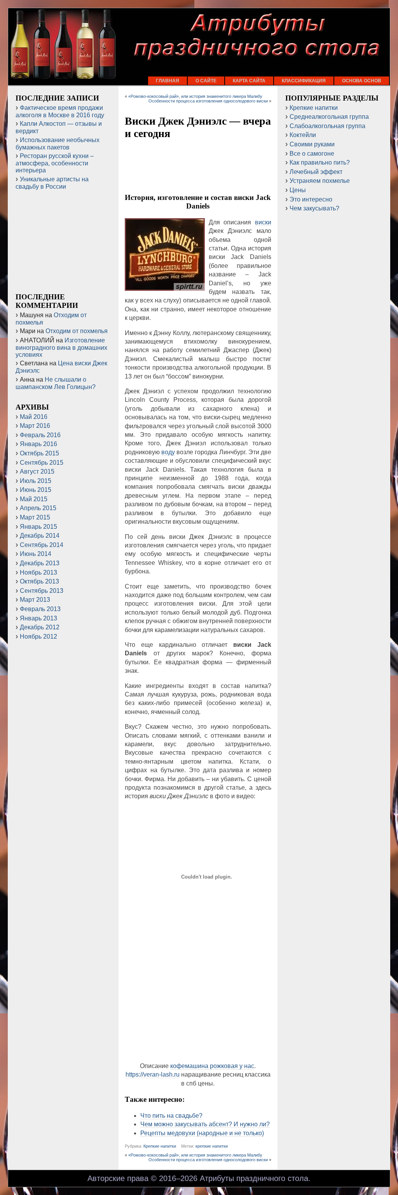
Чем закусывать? (314, 208)
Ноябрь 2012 (38, 636)
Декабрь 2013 (39, 563)
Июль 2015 (35, 481)
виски (263, 222)
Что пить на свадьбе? (171, 1115)
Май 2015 (33, 499)
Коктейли (303, 135)
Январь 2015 (38, 526)
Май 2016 (33, 416)
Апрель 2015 (38, 508)
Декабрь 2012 (39, 627)
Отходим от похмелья (76, 331)
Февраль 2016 (40, 435)
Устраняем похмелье (320, 180)
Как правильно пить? (320, 162)
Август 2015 (37, 471)
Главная (167, 80)
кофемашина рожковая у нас (212, 1066)
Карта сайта (249, 80)
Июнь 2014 (35, 554)
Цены (298, 190)
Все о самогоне (312, 153)
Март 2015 (35, 517)
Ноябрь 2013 (38, 572)
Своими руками (312, 144)
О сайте (206, 80)
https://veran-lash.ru (153, 1074)
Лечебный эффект (316, 171)
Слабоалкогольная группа (327, 126)
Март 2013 (35, 599)
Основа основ (361, 80)
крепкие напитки (212, 1146)
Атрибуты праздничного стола (254, 1178)
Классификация (304, 80)
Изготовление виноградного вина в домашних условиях (61, 347)
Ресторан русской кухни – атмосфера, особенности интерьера (55, 163)
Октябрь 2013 (39, 581)
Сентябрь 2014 (41, 545)
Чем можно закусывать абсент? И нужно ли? (205, 1124)
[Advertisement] (198, 166)
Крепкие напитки (159, 1146)
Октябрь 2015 (39, 453)
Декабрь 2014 (39, 535)
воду (168, 452)
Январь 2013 (38, 618)
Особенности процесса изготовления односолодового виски (208, 101)
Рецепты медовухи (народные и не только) (202, 1133)
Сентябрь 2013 (41, 590)
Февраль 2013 (40, 609)
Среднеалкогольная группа (329, 116)
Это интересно (311, 199)
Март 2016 (35, 425)
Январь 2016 (38, 444)
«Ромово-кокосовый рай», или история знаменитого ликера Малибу (195, 96)
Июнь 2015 (35, 489)
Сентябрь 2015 (41, 462)
